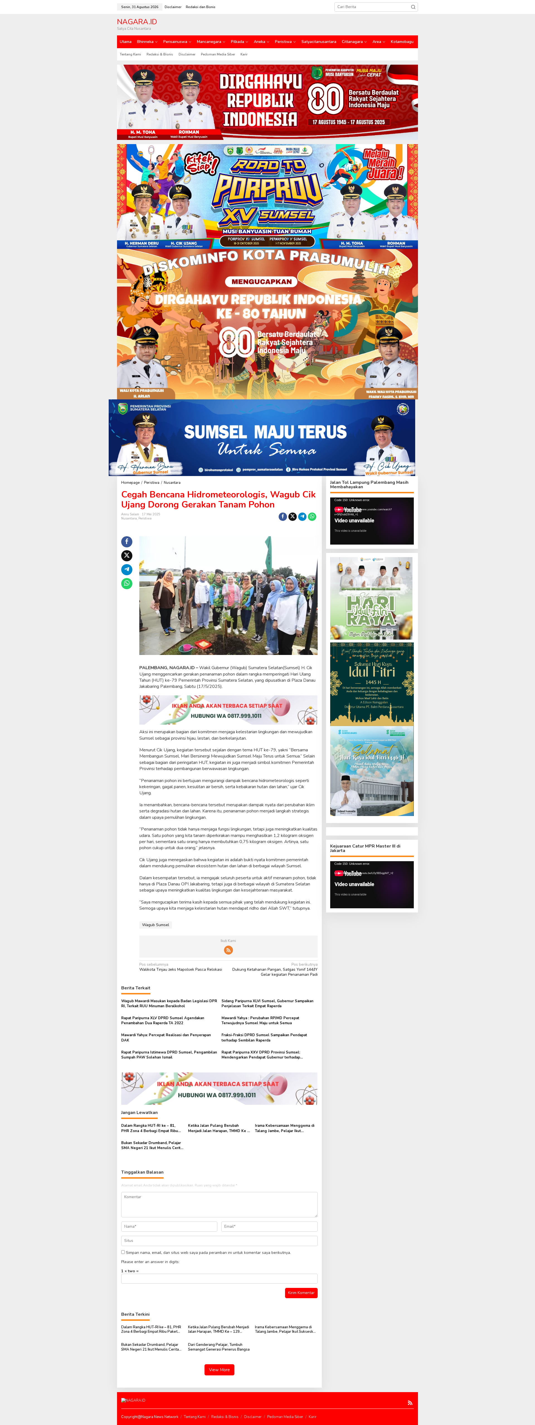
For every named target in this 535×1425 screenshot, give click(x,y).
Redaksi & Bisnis (225, 1416)
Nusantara (129, 518)
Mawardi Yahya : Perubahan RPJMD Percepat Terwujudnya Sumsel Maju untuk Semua (260, 1021)
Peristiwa (145, 518)
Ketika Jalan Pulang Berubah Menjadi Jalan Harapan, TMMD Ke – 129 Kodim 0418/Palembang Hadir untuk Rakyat (218, 1128)
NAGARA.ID (137, 22)
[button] (413, 7)
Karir (313, 1416)
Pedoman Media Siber (285, 1416)
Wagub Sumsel (155, 925)
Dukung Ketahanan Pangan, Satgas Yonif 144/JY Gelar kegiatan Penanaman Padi (274, 969)
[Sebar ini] (283, 517)
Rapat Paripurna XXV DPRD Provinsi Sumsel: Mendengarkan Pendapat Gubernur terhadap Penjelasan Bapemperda (261, 1055)
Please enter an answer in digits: (150, 1261)
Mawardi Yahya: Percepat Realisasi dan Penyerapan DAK (166, 1038)
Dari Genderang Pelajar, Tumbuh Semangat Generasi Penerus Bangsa (219, 1347)
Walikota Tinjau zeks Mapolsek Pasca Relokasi (180, 967)
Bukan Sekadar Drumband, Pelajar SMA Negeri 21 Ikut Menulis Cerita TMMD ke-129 (152, 1145)
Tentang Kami (195, 1416)
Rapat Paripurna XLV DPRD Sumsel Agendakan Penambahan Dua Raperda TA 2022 (162, 1021)
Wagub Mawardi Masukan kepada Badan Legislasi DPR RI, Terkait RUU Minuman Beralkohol (169, 1004)
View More (219, 1370)
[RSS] (228, 950)
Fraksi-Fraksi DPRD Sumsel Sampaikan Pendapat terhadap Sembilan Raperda (264, 1038)
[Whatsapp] (312, 517)
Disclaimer (253, 1416)
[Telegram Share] (302, 517)
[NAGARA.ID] (133, 1400)
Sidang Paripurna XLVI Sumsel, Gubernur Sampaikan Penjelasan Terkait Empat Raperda (267, 1004)
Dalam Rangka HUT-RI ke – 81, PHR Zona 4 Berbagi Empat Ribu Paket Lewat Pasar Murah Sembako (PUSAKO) (152, 1128)
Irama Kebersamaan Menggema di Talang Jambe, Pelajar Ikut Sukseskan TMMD (284, 1128)
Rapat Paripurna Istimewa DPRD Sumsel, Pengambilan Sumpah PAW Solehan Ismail (169, 1055)
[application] (372, 521)
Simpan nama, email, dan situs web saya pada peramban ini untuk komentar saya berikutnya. (208, 1252)
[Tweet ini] (292, 517)
